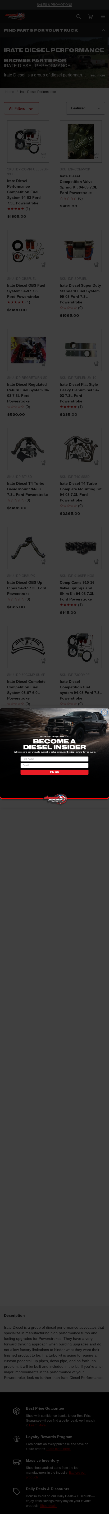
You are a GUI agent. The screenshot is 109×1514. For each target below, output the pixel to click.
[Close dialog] (104, 712)
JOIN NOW (54, 772)
